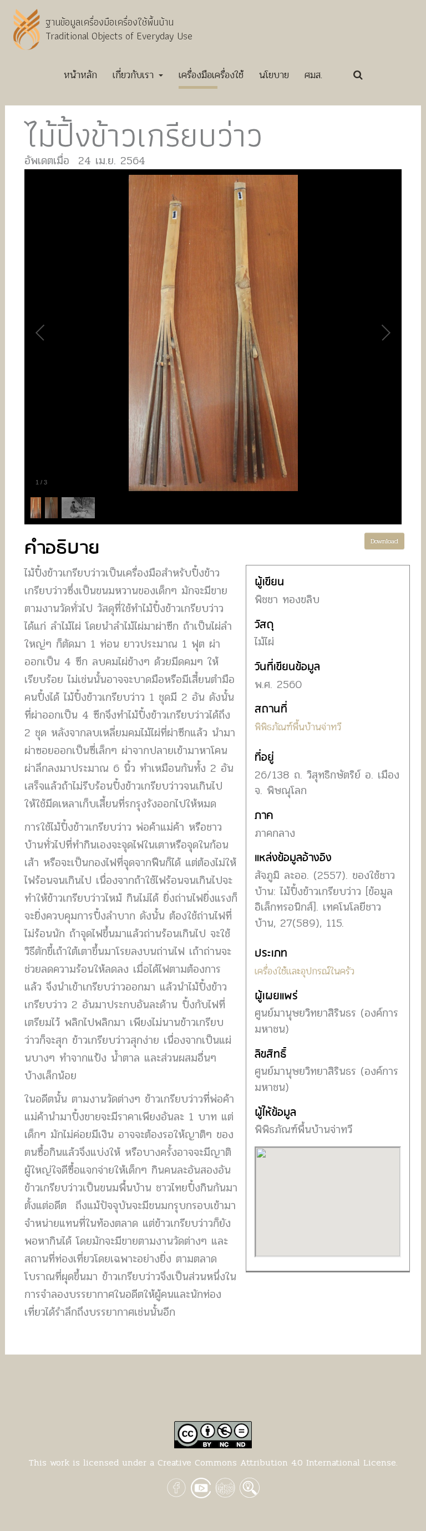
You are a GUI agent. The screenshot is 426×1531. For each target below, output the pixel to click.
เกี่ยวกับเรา (135, 75)
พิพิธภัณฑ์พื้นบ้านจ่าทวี (298, 727)
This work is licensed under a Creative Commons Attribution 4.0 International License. (213, 1462)
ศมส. (313, 75)
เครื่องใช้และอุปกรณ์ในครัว (304, 971)
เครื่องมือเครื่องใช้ (211, 75)
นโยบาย (274, 75)
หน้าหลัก (80, 78)
